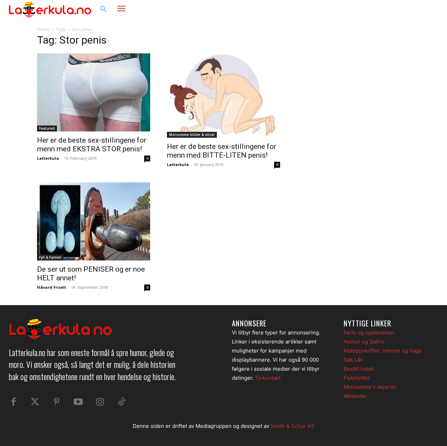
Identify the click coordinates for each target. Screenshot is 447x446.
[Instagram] (417, 9)
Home (43, 29)
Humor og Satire (364, 341)
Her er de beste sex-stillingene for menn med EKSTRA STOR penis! (91, 144)
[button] (103, 9)
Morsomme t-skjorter (370, 387)
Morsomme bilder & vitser (192, 134)
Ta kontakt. (268, 378)
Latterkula (48, 158)
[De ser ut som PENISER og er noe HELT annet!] (93, 221)
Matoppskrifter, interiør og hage (383, 350)
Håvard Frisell (51, 287)
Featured (47, 128)
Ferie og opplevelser (369, 332)
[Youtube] (78, 402)
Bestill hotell (359, 368)
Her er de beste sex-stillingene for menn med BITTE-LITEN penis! (221, 150)
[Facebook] (404, 9)
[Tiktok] (121, 402)
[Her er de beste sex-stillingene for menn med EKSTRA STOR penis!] (93, 92)
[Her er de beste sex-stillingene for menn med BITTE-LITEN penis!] (223, 95)
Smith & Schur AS (292, 426)
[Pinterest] (56, 402)
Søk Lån (353, 359)
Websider (355, 396)
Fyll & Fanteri (50, 257)
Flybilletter (357, 378)
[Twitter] (34, 402)
